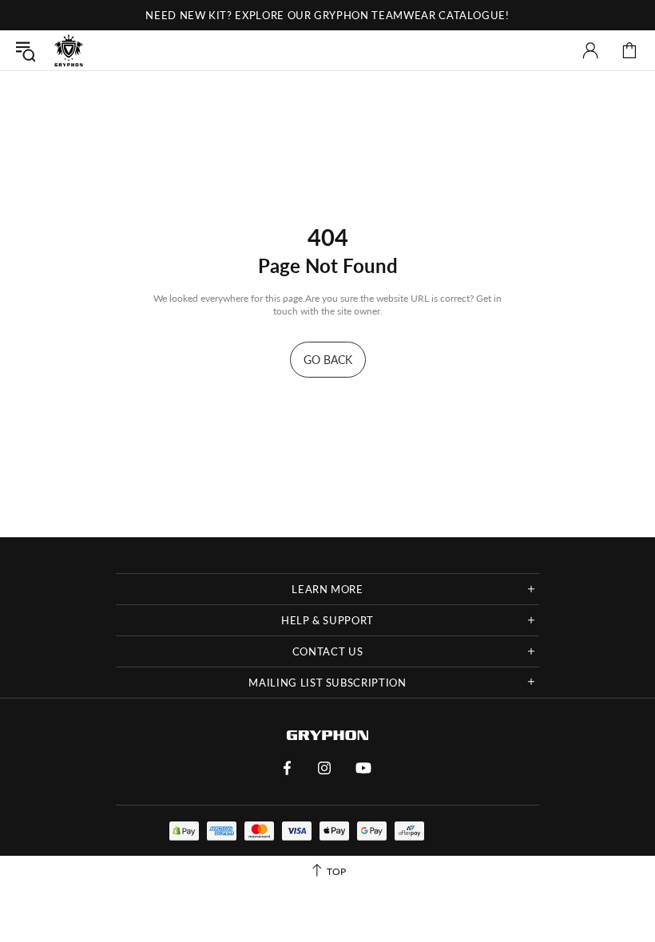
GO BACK (328, 359)
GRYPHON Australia (68, 50)
